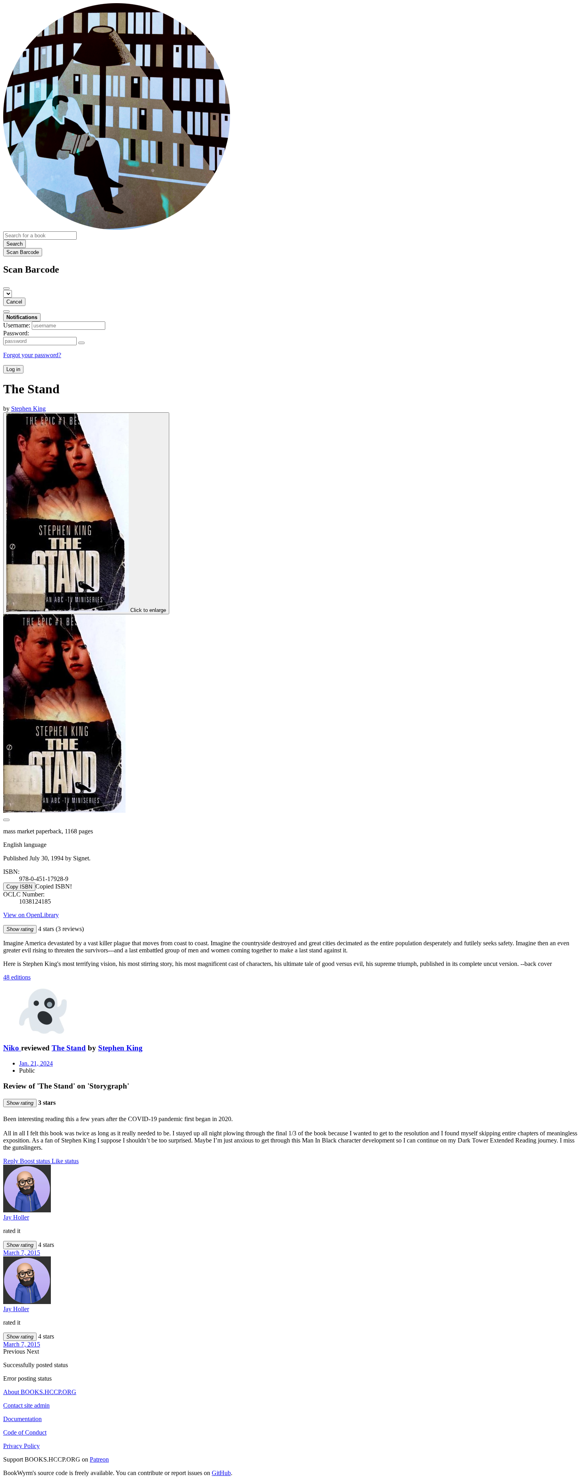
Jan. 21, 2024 (36, 1063)
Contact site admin (26, 1405)
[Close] (6, 288)
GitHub (221, 1473)
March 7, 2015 (21, 1252)
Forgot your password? (32, 355)
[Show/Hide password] (81, 343)
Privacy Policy (21, 1446)
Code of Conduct (24, 1432)
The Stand (69, 1048)
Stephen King (120, 1048)
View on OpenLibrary (31, 915)
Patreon (99, 1459)
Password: (16, 333)
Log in (13, 369)
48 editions (17, 977)
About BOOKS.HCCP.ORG (39, 1392)
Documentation (22, 1419)
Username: (16, 325)
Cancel (14, 302)
